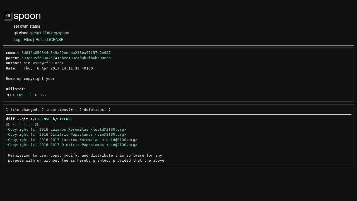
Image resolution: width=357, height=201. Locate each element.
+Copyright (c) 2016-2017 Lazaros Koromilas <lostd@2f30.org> (72, 140)
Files (28, 39)
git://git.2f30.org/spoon (49, 32)
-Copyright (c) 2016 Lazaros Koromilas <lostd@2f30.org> (66, 129)
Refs (39, 39)
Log (17, 39)
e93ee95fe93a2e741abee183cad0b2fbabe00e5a (66, 58)
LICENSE (55, 39)
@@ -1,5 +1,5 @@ (22, 124)
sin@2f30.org (48, 63)
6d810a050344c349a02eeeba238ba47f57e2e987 (66, 53)
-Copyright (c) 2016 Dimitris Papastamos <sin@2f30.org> (66, 134)
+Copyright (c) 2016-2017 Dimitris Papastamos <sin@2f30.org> (72, 145)
